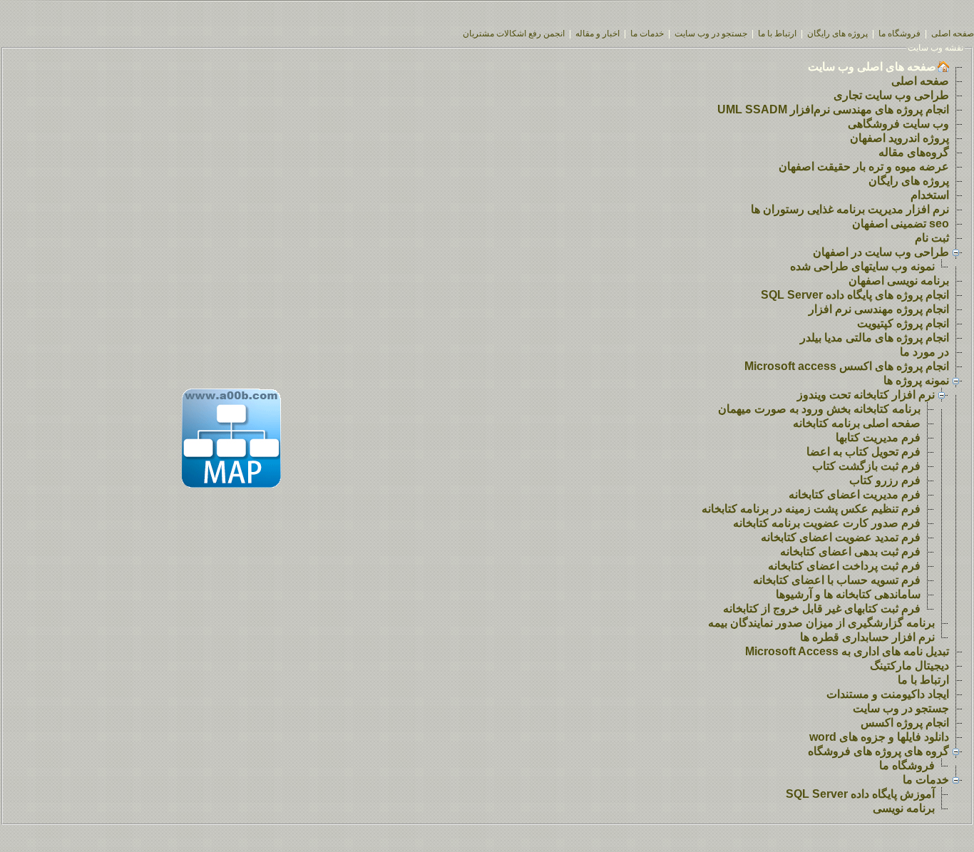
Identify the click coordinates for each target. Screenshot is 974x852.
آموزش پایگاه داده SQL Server (860, 794)
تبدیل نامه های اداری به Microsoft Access (847, 651)
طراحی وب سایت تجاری (891, 95)
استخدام (930, 195)
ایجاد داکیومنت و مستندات (887, 694)
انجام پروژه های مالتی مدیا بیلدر (874, 338)
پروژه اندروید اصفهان (899, 138)
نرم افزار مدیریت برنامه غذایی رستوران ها (850, 209)
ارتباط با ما (777, 34)
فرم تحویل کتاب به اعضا (863, 452)
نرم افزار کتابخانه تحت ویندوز (866, 395)
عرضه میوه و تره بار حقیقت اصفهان (864, 166)
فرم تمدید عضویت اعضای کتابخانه (841, 537)
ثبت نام (932, 238)
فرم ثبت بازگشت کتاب (866, 466)
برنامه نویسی (904, 808)
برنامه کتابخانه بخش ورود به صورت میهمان (819, 409)
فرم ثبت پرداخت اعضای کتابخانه (844, 566)
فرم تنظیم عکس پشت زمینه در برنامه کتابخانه (811, 509)
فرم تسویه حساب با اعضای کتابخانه (837, 580)
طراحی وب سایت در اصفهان (881, 252)
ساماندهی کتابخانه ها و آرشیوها (848, 594)
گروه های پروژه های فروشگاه (878, 751)
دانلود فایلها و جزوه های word (879, 737)
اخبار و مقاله (597, 34)
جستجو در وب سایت (711, 34)
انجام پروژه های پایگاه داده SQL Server (855, 295)
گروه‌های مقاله (913, 152)
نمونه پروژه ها (916, 380)
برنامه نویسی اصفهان (899, 280)
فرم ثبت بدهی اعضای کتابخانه (850, 551)
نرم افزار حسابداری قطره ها (867, 637)
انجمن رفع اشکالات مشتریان (514, 34)
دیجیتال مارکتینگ (909, 665)
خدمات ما (647, 34)
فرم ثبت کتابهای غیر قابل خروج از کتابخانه (822, 608)
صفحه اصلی (952, 34)
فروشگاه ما (899, 34)
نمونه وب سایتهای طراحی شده (862, 266)
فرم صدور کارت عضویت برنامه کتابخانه (827, 523)
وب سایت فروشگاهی (898, 124)
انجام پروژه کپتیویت (903, 323)
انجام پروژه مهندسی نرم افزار (879, 309)
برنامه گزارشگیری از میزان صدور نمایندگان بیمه (821, 623)
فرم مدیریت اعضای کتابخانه (855, 494)
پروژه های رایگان (837, 34)
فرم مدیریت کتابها (878, 437)
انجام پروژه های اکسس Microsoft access (846, 366)
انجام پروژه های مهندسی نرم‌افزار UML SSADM (833, 109)
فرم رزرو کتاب (885, 480)
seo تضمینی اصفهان (900, 223)
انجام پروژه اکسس (905, 723)
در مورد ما (924, 352)
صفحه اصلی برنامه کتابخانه (857, 423)
